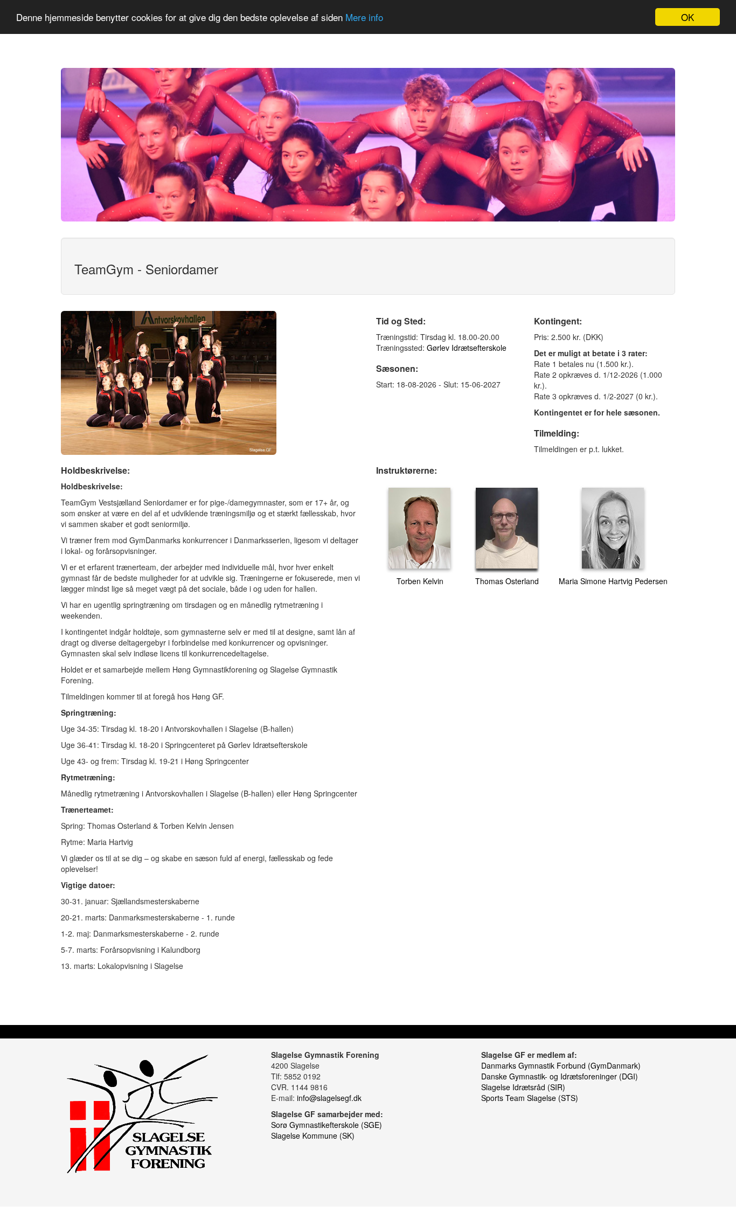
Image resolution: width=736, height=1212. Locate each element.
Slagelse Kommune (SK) (313, 1135)
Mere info (364, 17)
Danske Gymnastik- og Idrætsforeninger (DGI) (559, 1076)
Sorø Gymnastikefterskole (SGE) (326, 1124)
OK (687, 17)
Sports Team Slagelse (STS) (529, 1097)
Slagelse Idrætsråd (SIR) (523, 1087)
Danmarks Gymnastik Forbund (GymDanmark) (561, 1065)
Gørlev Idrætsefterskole (466, 347)
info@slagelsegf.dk (329, 1097)
